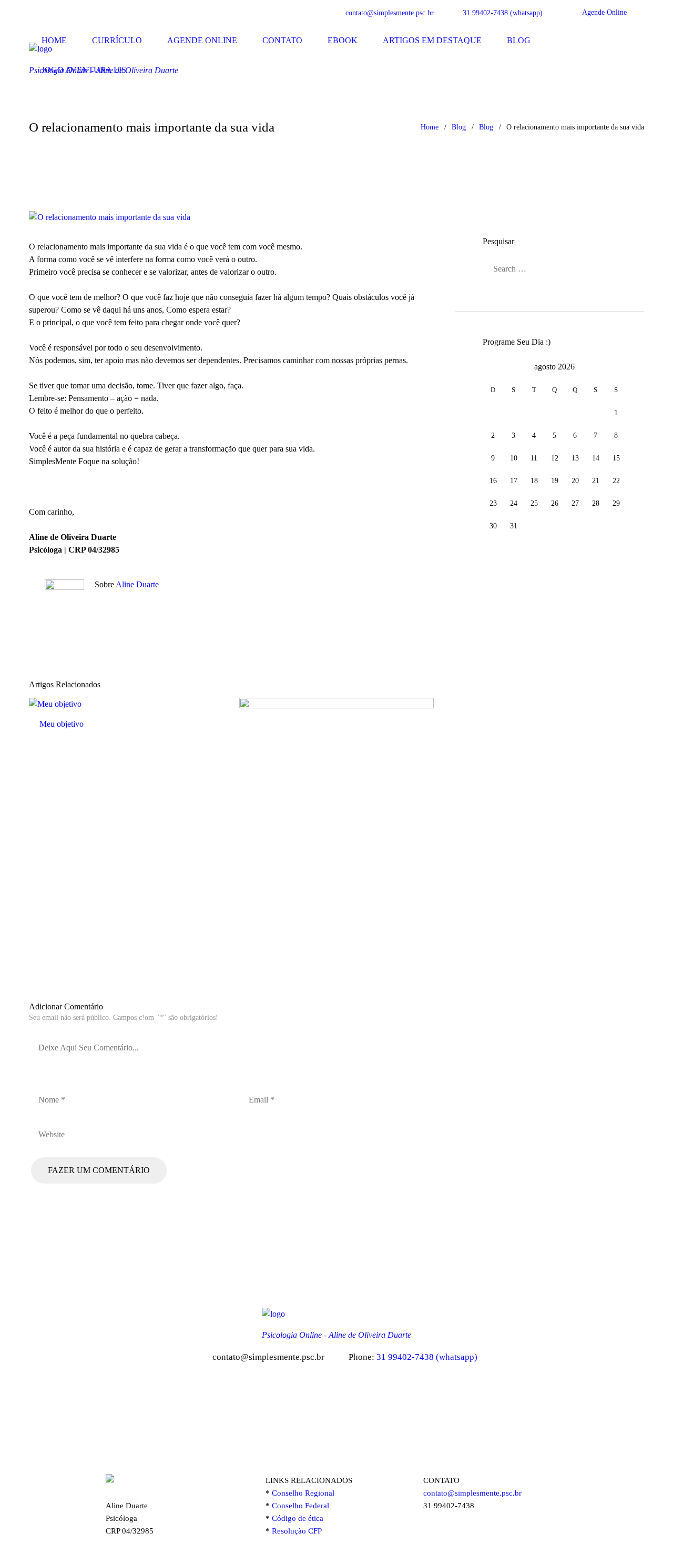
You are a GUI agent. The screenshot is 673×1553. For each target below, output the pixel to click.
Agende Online (604, 12)
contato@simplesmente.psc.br (389, 13)
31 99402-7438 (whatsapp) (503, 13)
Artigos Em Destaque (432, 40)
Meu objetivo (61, 723)
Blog (519, 40)
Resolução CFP (298, 1531)
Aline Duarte (137, 584)
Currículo (117, 40)
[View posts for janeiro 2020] (493, 366)
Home (54, 40)
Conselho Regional (303, 1493)
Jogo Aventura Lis (84, 69)
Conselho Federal (300, 1505)
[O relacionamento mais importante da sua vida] (231, 217)
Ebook (343, 40)
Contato (282, 40)
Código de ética (297, 1518)
